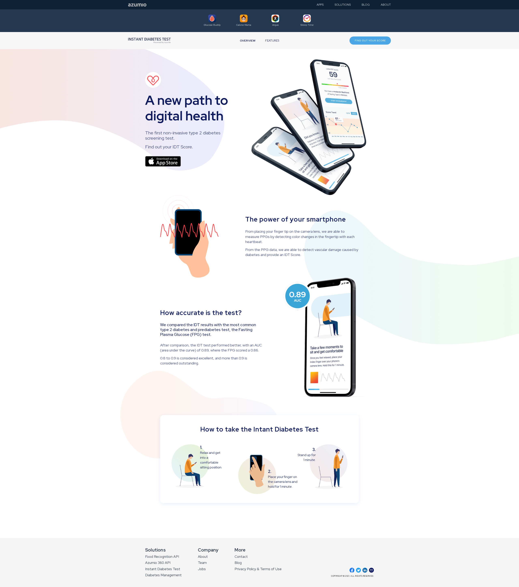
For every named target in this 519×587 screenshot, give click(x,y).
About (203, 557)
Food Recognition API (162, 557)
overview (248, 40)
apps (320, 4)
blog (366, 4)
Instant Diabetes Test (162, 569)
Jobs (202, 569)
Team (202, 563)
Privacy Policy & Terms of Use (258, 569)
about (386, 4)
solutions (343, 4)
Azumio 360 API (157, 563)
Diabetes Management (163, 575)
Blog (238, 563)
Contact (241, 557)
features (272, 40)
